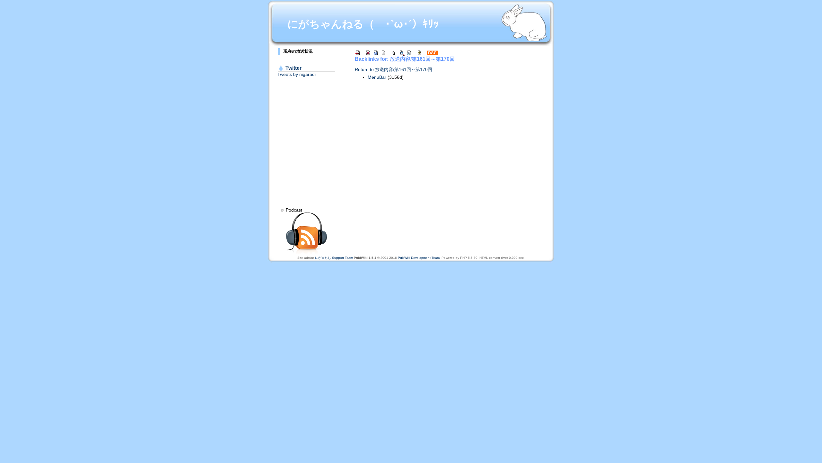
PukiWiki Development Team (419, 257)
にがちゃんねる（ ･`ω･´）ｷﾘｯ (363, 24)
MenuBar (377, 77)
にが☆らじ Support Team (334, 257)
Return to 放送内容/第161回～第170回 (393, 69)
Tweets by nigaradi (296, 74)
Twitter (293, 68)
